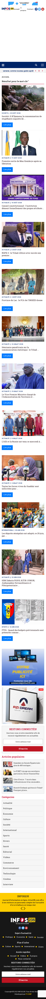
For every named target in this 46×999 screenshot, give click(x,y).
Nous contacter (24, 959)
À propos (33, 956)
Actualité (7, 803)
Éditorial (7, 851)
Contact (30, 9)
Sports (6, 835)
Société (6, 824)
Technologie (9, 873)
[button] (21, 908)
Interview (8, 884)
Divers (6, 841)
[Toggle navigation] (42, 65)
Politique (7, 808)
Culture (6, 819)
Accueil (16, 9)
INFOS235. (22, 991)
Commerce (8, 862)
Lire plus (7, 125)
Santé (6, 846)
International (10, 830)
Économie (8, 813)
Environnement (11, 868)
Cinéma (7, 879)
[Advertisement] (23, 36)
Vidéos (6, 857)
